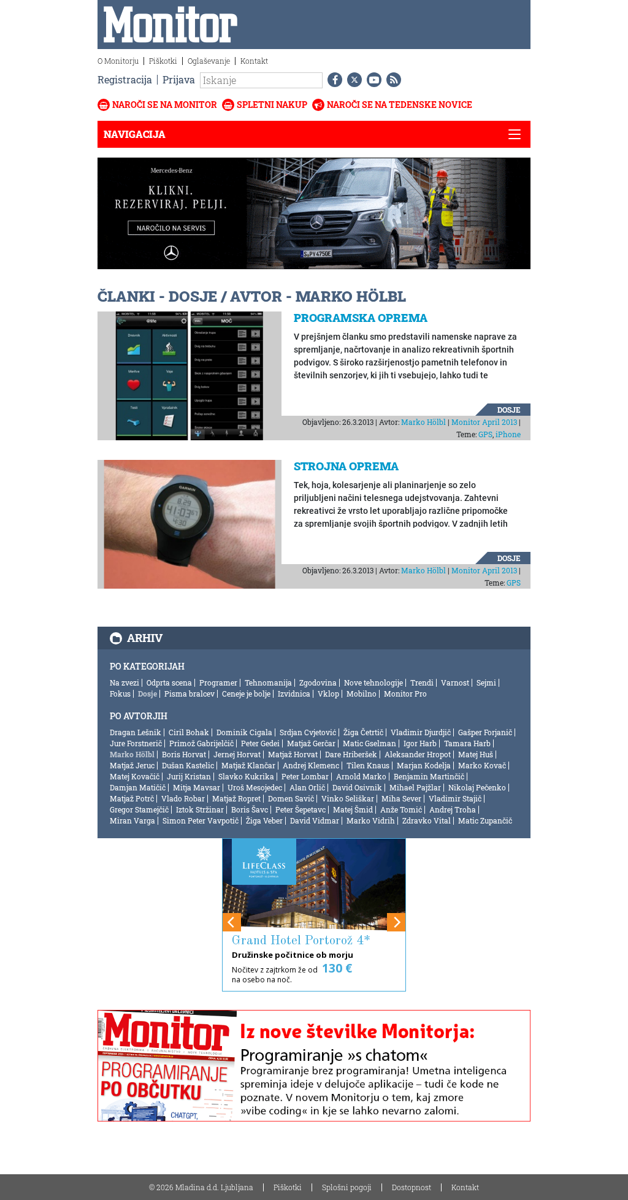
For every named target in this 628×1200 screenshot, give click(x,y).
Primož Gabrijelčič (201, 743)
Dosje (509, 410)
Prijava (179, 79)
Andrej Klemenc (311, 765)
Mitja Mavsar (196, 787)
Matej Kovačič (134, 776)
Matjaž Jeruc (132, 765)
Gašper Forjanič (485, 732)
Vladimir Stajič (455, 798)
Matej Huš (475, 754)
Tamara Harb (467, 743)
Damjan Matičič (138, 787)
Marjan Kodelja (424, 765)
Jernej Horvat (237, 754)
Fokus (120, 693)
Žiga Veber (264, 820)
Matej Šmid (353, 809)
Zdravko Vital (426, 820)
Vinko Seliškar (347, 798)
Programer (218, 682)
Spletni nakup (272, 104)
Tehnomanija (268, 682)
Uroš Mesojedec (255, 787)
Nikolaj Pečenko (477, 787)
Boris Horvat (184, 754)
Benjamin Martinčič (429, 776)
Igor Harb (420, 743)
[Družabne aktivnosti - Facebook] (332, 79)
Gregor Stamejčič (139, 809)
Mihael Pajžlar (415, 787)
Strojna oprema (346, 466)
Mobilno (362, 693)
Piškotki (163, 61)
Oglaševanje (209, 61)
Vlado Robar (183, 798)
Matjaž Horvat (293, 754)
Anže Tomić (401, 809)
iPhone (508, 434)
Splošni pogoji (347, 1187)
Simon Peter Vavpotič (201, 820)
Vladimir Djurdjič (421, 732)
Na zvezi (124, 682)
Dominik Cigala (244, 732)
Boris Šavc (249, 809)
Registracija (125, 79)
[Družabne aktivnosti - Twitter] (352, 79)
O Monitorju (118, 61)
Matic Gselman (369, 743)
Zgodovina (318, 682)
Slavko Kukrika (246, 776)
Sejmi (486, 682)
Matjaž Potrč (132, 798)
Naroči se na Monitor (164, 104)
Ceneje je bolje (246, 693)
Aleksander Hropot (418, 754)
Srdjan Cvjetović (308, 732)
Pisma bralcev (189, 693)
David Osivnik (357, 787)
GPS (485, 434)
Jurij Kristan (189, 776)
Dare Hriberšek (351, 754)
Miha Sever (401, 798)
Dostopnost (411, 1187)
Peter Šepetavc (300, 809)
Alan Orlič (307, 787)
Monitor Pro (405, 693)
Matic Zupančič (485, 820)
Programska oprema (360, 317)
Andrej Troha (452, 809)
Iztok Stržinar (200, 809)
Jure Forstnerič (136, 743)
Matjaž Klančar (248, 765)
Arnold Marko (361, 776)
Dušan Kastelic (188, 765)
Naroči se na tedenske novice (399, 104)
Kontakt (254, 61)
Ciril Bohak (189, 732)
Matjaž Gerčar (311, 743)
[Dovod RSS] (391, 79)
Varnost (455, 682)
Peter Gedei (260, 743)
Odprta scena (169, 682)
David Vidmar (314, 820)
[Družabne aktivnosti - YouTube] (371, 79)
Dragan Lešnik (135, 732)
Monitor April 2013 (484, 422)
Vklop (328, 693)
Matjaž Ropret (236, 798)
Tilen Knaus (368, 765)
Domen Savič (291, 798)
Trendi (422, 682)
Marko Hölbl (423, 422)
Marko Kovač (482, 765)
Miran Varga (132, 820)
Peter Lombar (305, 776)
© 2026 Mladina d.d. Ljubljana (201, 1187)
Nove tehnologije (373, 682)
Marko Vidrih (371, 820)
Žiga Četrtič (363, 732)
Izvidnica (294, 693)
